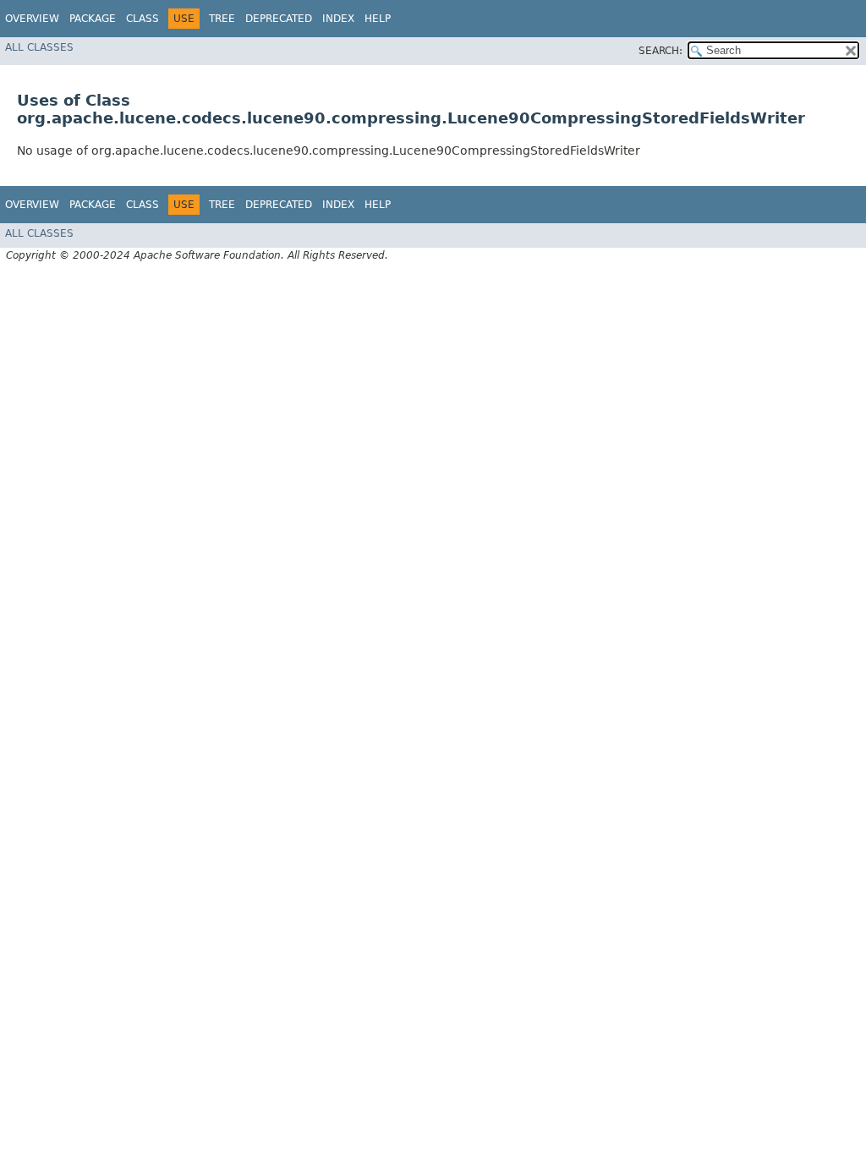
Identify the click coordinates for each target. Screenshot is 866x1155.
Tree (222, 19)
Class (142, 19)
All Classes (39, 47)
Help (377, 19)
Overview (32, 19)
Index (338, 19)
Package (92, 19)
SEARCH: (660, 51)
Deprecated (278, 19)
